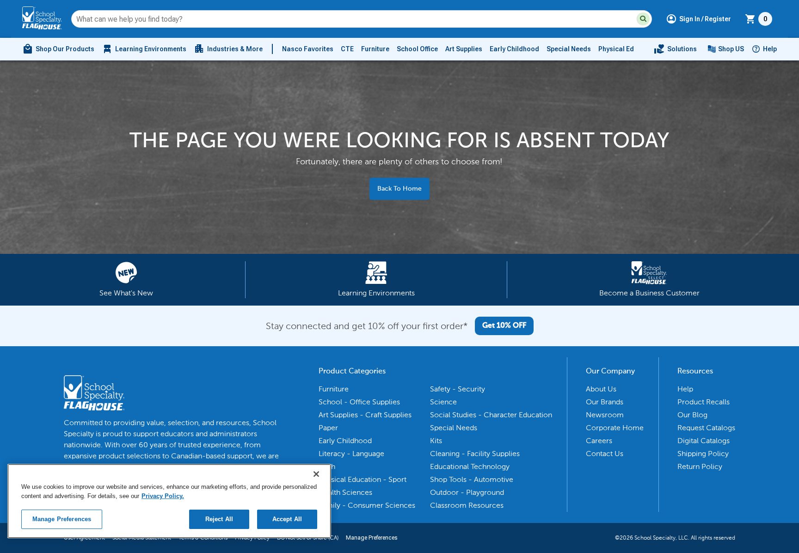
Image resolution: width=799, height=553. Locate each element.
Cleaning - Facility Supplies (475, 453)
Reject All (219, 519)
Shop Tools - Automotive (471, 479)
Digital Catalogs (703, 440)
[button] (643, 18)
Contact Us (604, 453)
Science (443, 401)
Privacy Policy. (162, 496)
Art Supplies (463, 49)
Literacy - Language (351, 453)
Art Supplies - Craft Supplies (365, 414)
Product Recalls (703, 401)
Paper (328, 427)
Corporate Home (615, 427)
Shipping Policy (703, 453)
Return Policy (699, 466)
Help (770, 49)
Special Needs (569, 49)
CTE (347, 49)
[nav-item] (675, 49)
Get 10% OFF (504, 326)
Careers (599, 440)
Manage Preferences (371, 538)
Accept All (287, 519)
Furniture (375, 49)
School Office (417, 49)
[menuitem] (58, 49)
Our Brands (604, 401)
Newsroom (605, 414)
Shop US (731, 49)
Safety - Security (457, 389)
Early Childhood (514, 49)
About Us (601, 389)
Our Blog (692, 414)
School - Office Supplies (359, 401)
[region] (169, 501)
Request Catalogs (706, 427)
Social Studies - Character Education (491, 414)
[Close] (316, 474)
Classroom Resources (467, 505)
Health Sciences (345, 492)
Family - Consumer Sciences (367, 505)
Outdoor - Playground (467, 492)
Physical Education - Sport (362, 479)
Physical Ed (616, 49)
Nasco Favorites (307, 49)
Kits (436, 440)
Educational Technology (470, 466)
